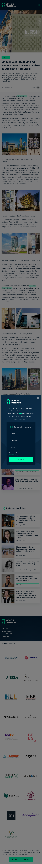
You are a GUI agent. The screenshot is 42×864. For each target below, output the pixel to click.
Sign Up (21, 460)
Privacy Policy (13, 455)
